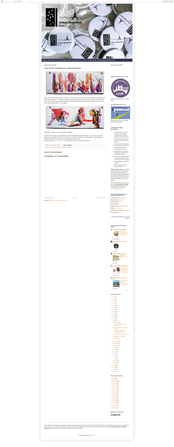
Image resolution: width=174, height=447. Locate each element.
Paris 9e (114, 407)
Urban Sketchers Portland (119, 229)
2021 (113, 305)
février (115, 360)
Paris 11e (114, 381)
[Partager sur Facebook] (69, 145)
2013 (113, 365)
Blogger (93, 435)
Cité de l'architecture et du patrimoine (56, 147)
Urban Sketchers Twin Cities (120, 265)
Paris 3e (114, 398)
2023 (113, 301)
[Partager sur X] (67, 145)
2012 (113, 367)
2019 (113, 309)
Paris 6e (114, 404)
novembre (116, 341)
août (115, 347)
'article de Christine (59, 140)
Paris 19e (114, 391)
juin (115, 352)
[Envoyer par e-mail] (64, 145)
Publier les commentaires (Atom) (59, 200)
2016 (113, 316)
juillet (115, 349)
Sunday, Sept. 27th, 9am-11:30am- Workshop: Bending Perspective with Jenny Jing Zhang (124, 269)
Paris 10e (114, 380)
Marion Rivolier (68, 147)
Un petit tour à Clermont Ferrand (121, 334)
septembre (116, 345)
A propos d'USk (66, 60)
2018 (113, 311)
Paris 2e (114, 396)
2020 (113, 307)
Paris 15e (114, 389)
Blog (44, 60)
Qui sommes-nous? (53, 60)
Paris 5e (114, 402)
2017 (113, 314)
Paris (113, 378)
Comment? (76, 60)
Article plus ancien (100, 198)
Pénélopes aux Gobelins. (119, 336)
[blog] (121, 198)
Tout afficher (127, 290)
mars (115, 358)
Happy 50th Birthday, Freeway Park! (124, 256)
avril (115, 356)
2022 (113, 303)
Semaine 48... (116, 338)
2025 (113, 297)
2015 (113, 318)
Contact (85, 60)
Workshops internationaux (106, 60)
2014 (113, 320)
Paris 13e (114, 385)
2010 (113, 371)
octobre (116, 343)
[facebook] (116, 208)
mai (115, 354)
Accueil (74, 198)
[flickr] (124, 198)
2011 (113, 369)
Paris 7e (114, 406)
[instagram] (121, 200)
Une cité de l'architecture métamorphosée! (119, 331)
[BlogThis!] (66, 145)
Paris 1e (114, 393)
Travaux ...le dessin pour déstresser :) (119, 324)
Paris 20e (114, 394)
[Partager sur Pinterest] (71, 145)
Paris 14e (114, 387)
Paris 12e (114, 383)
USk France (93, 60)
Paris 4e (114, 400)
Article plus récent (49, 198)
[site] (120, 202)
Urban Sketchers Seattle (119, 253)
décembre (116, 322)
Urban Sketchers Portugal (119, 241)
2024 (113, 299)
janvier (115, 362)
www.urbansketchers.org (117, 189)
